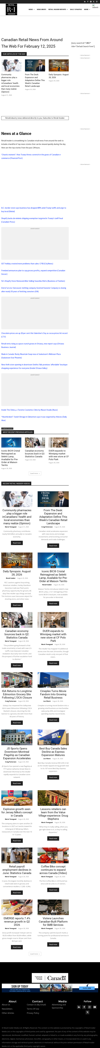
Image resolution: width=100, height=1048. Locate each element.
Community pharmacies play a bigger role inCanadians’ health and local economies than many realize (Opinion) (10, 83)
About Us (6, 1004)
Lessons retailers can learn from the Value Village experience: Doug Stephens (53, 814)
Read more (17, 543)
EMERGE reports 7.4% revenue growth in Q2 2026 (17, 921)
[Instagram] (96, 1)
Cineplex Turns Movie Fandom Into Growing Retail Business (53, 694)
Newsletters (7, 1008)
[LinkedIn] (84, 1)
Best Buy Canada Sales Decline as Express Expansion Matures (53, 752)
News (17, 506)
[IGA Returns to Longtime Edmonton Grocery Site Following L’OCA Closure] (16, 680)
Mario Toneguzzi (10, 527)
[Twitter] (93, 1)
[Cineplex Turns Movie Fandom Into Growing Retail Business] (53, 680)
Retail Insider (10, 578)
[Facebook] (87, 1)
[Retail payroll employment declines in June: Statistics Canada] (16, 855)
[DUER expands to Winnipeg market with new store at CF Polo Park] (59, 443)
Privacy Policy (33, 1013)
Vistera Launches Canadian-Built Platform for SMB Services (53, 921)
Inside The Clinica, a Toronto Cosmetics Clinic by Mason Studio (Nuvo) (29, 410)
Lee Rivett (47, 701)
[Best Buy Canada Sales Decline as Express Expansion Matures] (53, 737)
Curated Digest (7, 428)
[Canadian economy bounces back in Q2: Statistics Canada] (35, 443)
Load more (34, 473)
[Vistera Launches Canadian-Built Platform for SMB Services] (53, 907)
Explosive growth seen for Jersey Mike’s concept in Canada (16, 812)
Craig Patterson (47, 527)
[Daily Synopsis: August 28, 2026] (59, 65)
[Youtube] (95, 1007)
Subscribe (47, 118)
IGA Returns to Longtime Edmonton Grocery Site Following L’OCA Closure (17, 694)
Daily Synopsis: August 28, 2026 (17, 573)
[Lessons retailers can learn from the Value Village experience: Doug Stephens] (53, 798)
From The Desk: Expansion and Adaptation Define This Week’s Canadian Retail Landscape (35, 80)
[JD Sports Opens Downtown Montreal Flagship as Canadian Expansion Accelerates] (16, 737)
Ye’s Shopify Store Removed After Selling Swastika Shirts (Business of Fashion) (33, 281)
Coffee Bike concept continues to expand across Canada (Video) (53, 870)
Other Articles (8, 1013)
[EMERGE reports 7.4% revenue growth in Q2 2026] (16, 907)
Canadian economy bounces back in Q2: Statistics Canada (35, 453)
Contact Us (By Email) (36, 1004)
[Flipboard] (90, 1)
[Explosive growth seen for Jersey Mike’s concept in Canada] (16, 798)
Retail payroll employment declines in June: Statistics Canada (16, 870)
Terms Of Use (33, 1008)
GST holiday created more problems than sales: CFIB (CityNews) (27, 263)
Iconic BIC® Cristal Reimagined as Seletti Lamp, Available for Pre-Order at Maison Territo (53, 576)
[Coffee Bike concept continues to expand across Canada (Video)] (53, 855)
